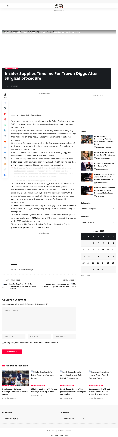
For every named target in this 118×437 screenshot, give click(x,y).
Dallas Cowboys (11, 68)
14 (88, 256)
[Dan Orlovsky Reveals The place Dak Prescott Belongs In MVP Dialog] (73, 378)
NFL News (100, 196)
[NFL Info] (59, 5)
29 (93, 269)
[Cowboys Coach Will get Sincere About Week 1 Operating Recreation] (102, 378)
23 (98, 263)
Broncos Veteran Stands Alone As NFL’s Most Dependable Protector (104, 176)
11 (108, 249)
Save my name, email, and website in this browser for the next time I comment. (31, 343)
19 (113, 256)
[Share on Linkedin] (5, 130)
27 (84, 269)
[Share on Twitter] (5, 108)
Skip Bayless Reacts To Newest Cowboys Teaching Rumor (44, 390)
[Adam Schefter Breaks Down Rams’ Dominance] (87, 155)
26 (113, 263)
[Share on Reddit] (5, 141)
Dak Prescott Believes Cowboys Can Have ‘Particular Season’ (15, 391)
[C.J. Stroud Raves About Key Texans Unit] (87, 166)
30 (98, 269)
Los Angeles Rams (102, 158)
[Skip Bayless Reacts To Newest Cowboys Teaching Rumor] (44, 378)
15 (93, 256)
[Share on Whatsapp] (5, 125)
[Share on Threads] (5, 158)
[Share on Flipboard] (5, 114)
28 (88, 269)
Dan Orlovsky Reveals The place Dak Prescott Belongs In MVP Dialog (73, 391)
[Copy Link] (5, 169)
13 (84, 256)
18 (108, 256)
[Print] (5, 175)
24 (103, 263)
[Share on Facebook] (5, 103)
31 (103, 269)
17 (103, 256)
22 (93, 263)
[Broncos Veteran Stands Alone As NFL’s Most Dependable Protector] (87, 177)
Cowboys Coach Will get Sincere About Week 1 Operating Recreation (99, 391)
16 (98, 256)
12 (113, 249)
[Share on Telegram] (5, 152)
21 (88, 263)
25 (108, 263)
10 (103, 249)
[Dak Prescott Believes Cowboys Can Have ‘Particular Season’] (15, 378)
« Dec (83, 275)
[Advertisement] (44, 21)
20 (84, 263)
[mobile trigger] (4, 5)
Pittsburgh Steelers (103, 147)
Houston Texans (102, 169)
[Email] (5, 163)
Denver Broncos (102, 183)
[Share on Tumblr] (5, 136)
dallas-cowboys (27, 269)
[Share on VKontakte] (5, 147)
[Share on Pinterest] (5, 119)
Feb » (88, 275)
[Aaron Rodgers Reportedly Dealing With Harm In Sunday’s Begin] (87, 139)
